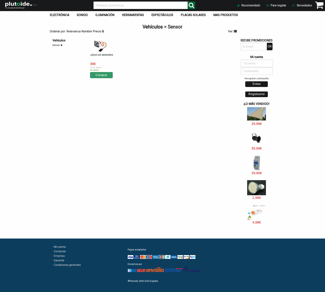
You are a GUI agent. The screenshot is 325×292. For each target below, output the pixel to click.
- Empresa (58, 255)
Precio (97, 31)
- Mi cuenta (59, 246)
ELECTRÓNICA (59, 15)
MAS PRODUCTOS (225, 15)
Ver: (231, 31)
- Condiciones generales (66, 264)
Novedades (304, 5)
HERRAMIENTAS (133, 15)
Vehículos (153, 27)
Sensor (56, 45)
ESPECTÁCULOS (162, 15)
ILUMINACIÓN (104, 15)
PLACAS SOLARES (193, 15)
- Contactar (59, 251)
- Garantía (58, 260)
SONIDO (82, 15)
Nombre (87, 31)
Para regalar (278, 5)
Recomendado (250, 5)
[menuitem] (60, 14)
